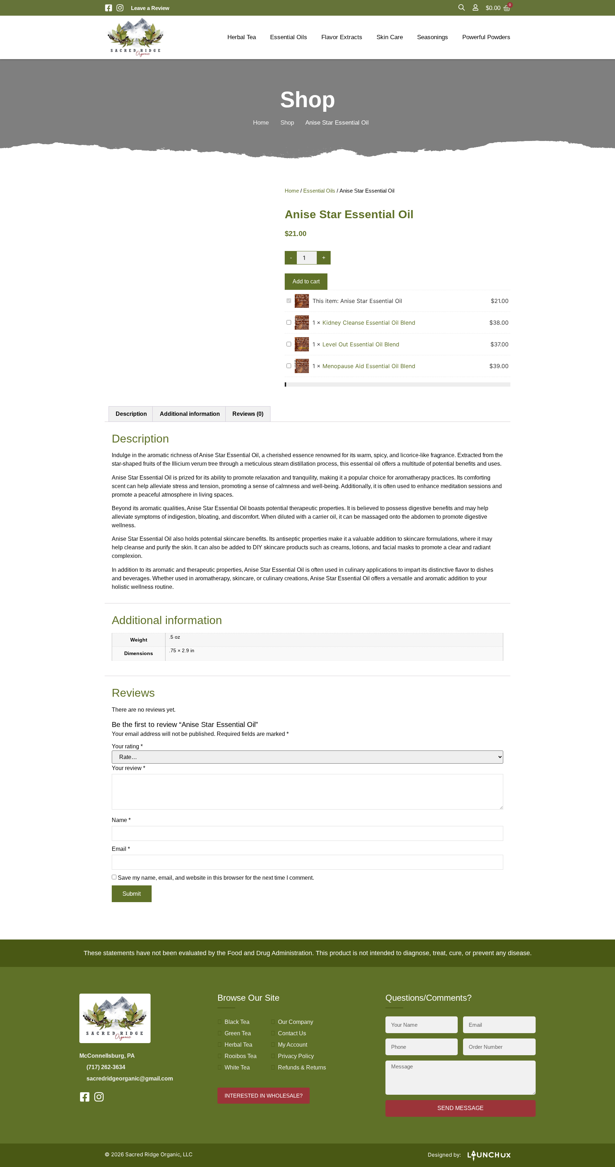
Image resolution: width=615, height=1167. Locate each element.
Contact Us (292, 1033)
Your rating (127, 746)
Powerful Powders (486, 37)
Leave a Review (150, 8)
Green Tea (238, 1033)
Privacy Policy (296, 1056)
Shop (287, 122)
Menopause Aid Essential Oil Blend (368, 366)
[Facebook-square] (108, 8)
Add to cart (306, 281)
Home (261, 122)
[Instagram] (120, 8)
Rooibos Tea (241, 1056)
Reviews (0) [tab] (247, 414)
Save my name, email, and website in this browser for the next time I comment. (216, 878)
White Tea (237, 1067)
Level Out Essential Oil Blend (360, 344)
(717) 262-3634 (105, 1067)
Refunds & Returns (302, 1067)
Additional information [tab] (190, 414)
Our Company (295, 1022)
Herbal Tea (241, 37)
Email (121, 849)
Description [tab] (131, 414)
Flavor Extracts (341, 37)
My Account (292, 1045)
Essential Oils (288, 37)
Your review (128, 768)
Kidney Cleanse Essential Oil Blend (368, 322)
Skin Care (390, 37)
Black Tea (237, 1022)
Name (121, 820)
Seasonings (432, 37)
